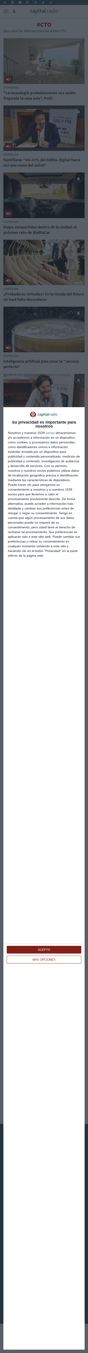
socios (50, 432)
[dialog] (44, 878)
